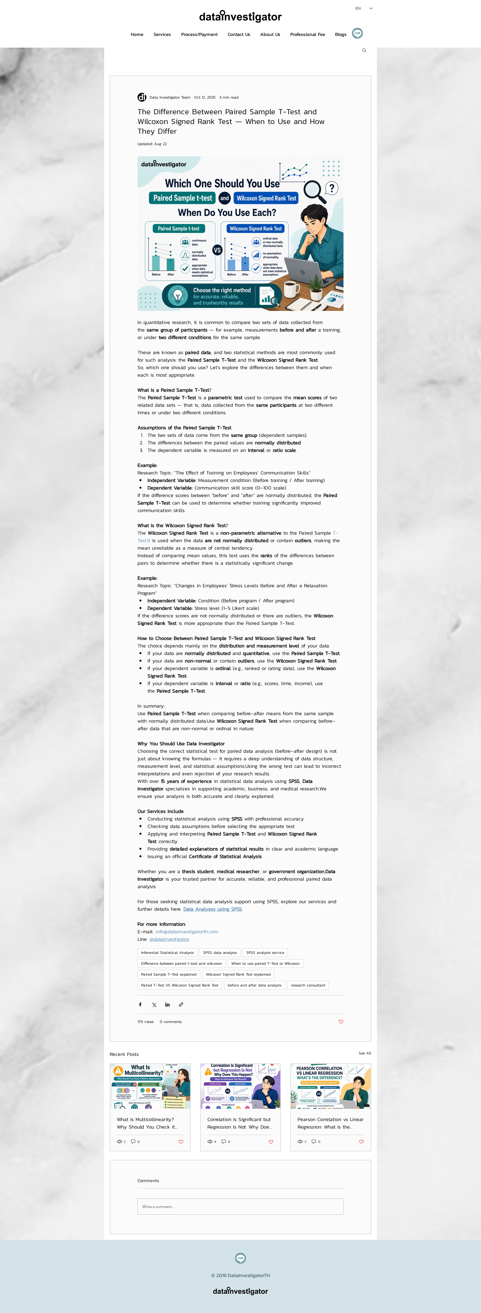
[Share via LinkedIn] (167, 1004)
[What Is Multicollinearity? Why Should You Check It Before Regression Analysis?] (150, 1086)
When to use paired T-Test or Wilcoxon (265, 963)
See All (365, 1053)
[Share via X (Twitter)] (153, 1004)
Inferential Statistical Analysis (167, 953)
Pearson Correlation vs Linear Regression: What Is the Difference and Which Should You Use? (331, 1123)
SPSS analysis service (265, 953)
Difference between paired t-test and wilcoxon (181, 963)
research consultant (308, 985)
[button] (364, 50)
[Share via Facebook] (140, 1004)
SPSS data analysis (220, 953)
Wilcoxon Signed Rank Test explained (238, 974)
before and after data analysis (254, 985)
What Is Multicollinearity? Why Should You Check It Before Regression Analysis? (148, 1123)
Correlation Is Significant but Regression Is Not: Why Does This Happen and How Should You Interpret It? (239, 1123)
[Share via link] (181, 1004)
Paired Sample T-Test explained (169, 974)
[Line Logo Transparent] (357, 33)
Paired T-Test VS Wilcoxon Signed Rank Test (179, 985)
